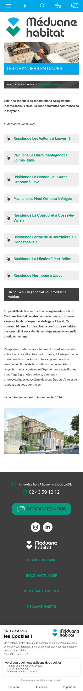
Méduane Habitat (25, 84)
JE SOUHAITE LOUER (41, 575)
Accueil (9, 84)
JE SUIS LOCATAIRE (41, 560)
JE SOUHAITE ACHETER (41, 591)
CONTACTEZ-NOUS (46, 509)
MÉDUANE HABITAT (41, 607)
